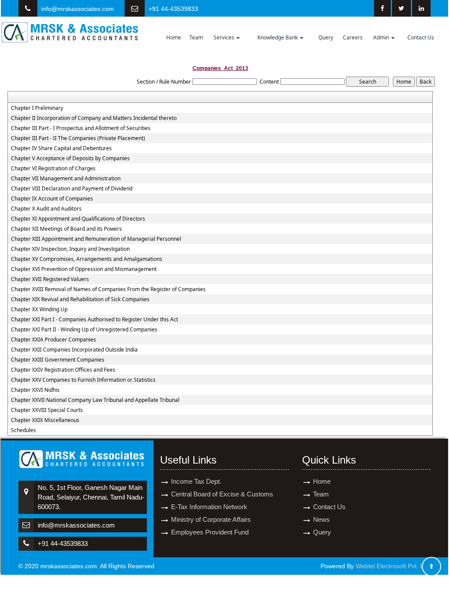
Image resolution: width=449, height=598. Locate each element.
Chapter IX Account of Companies (52, 198)
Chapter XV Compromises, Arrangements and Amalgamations (86, 259)
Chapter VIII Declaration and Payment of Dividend (71, 188)
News (321, 519)
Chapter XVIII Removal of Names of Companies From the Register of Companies (108, 289)
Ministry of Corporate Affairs (211, 519)
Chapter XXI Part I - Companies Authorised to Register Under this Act (94, 319)
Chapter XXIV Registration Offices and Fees (63, 369)
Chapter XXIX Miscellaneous (45, 420)
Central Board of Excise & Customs (222, 494)
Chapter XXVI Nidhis (35, 390)
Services (224, 37)
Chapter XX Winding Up (39, 309)
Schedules (23, 430)
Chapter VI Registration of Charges (53, 168)
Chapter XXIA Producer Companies (53, 339)
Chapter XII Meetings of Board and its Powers (66, 228)
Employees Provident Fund (210, 532)
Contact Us (420, 37)
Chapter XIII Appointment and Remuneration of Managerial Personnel (96, 239)
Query (325, 37)
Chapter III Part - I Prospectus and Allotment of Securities (80, 128)
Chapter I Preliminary (37, 108)
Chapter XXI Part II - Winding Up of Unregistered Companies (84, 329)
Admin (381, 37)
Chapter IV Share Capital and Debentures (61, 148)
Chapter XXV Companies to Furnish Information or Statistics (83, 379)
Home (173, 37)
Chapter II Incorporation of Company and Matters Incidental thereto (94, 118)
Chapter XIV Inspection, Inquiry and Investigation (70, 249)
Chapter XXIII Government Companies (57, 359)
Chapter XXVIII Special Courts (47, 410)
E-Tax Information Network (209, 506)
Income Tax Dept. (196, 481)
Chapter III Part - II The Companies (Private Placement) (78, 138)
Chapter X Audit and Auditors (46, 208)
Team (196, 37)
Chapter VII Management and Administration (66, 178)
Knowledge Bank (278, 37)
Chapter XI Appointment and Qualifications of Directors (78, 218)
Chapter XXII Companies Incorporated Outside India (74, 349)
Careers (353, 37)
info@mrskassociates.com (77, 8)
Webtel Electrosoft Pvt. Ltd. (393, 566)
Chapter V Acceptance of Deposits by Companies (70, 158)
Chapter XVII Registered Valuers (50, 279)
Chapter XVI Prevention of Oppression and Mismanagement (84, 269)
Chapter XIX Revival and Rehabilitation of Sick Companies (80, 299)
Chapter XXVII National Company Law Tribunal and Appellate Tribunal (95, 400)
